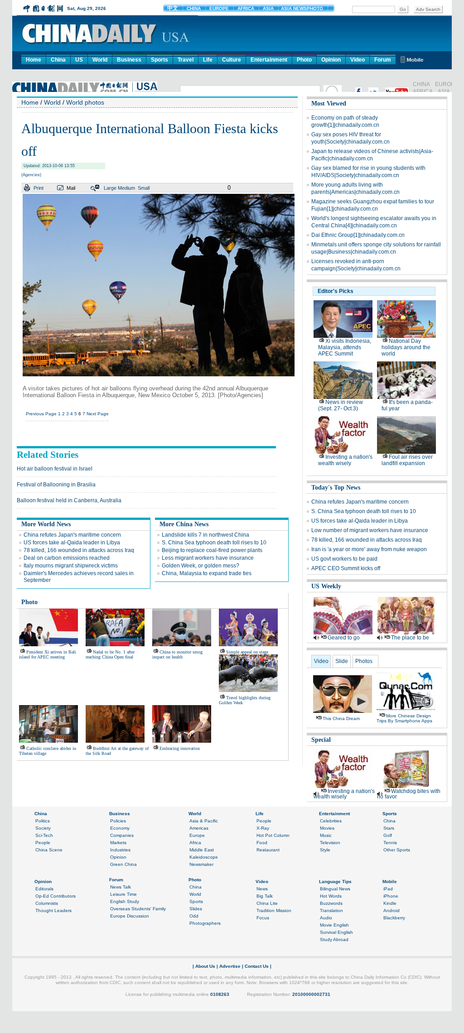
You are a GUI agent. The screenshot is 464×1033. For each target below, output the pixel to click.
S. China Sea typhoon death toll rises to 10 (214, 542)
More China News (184, 524)
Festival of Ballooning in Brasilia (56, 484)
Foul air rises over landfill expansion (407, 460)
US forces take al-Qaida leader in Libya (72, 542)
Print (39, 188)
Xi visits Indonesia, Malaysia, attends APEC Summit (344, 347)
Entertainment (269, 60)
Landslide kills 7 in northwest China (205, 535)
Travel (185, 60)
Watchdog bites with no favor (408, 794)
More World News (46, 524)
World (99, 60)
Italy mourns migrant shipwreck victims (71, 565)
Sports (159, 60)
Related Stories (47, 454)
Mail (71, 188)
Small (144, 188)
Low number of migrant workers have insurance (369, 530)
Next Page (98, 413)
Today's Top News (335, 487)
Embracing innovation (180, 748)
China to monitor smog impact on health (177, 654)
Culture (231, 60)
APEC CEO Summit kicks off (345, 568)
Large (110, 188)
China (58, 60)
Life (208, 60)
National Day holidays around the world (406, 347)
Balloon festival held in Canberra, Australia (69, 500)
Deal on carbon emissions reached (67, 558)
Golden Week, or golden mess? (200, 565)
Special (321, 739)
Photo (304, 60)
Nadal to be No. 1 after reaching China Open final (110, 654)
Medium (126, 188)
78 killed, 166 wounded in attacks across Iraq (79, 550)
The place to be (410, 637)
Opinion (331, 60)
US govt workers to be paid (344, 559)
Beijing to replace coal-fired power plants (212, 550)
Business (129, 60)
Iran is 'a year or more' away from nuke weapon (369, 549)
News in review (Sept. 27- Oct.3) (340, 405)
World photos (85, 102)
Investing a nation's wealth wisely (345, 460)
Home (33, 60)
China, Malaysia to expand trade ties (206, 573)
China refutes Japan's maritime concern (72, 535)
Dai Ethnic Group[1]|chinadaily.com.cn (358, 235)
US (79, 60)
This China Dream (341, 718)
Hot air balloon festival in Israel (54, 469)
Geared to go (344, 637)
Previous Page (41, 413)
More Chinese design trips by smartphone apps (404, 718)
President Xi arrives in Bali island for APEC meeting (47, 654)
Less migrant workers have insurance (208, 558)
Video (357, 60)
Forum (382, 60)
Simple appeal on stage (247, 651)
